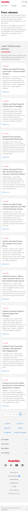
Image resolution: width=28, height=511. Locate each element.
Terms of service (14, 472)
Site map (14, 486)
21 (6, 414)
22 (10, 414)
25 (20, 414)
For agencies (7, 432)
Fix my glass (5, 439)
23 (13, 414)
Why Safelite (5, 448)
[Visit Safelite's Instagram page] (11, 466)
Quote (24, 5)
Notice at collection (14, 490)
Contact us (20, 423)
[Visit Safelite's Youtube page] (16, 466)
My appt (14, 5)
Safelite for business (20, 432)
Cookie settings (4, 509)
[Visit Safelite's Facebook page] (6, 466)
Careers (20, 428)
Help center (7, 428)
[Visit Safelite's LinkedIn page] (22, 466)
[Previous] (3, 414)
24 (17, 414)
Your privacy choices (12, 476)
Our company (5, 453)
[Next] (24, 414)
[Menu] (26, 1)
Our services (5, 444)
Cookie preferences (14, 479)
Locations (4, 5)
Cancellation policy (14, 483)
